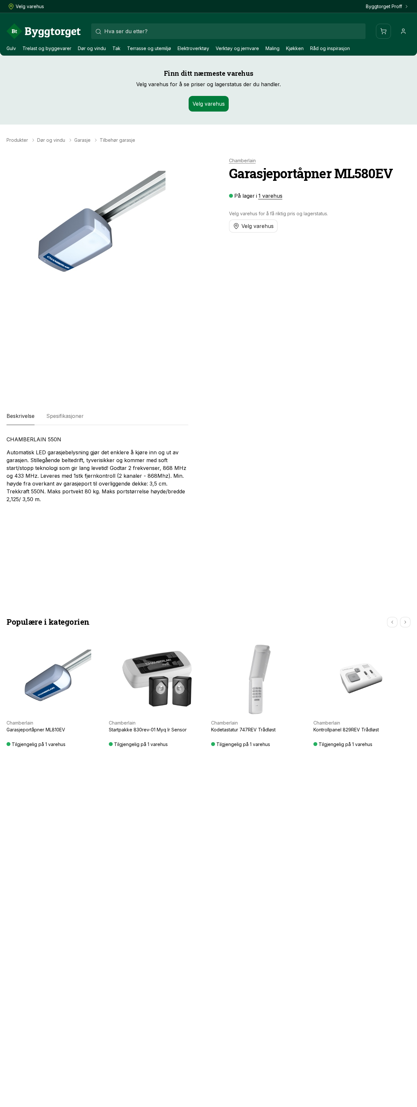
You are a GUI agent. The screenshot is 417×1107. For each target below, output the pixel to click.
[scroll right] (405, 622)
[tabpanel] (97, 469)
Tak (116, 48)
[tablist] (97, 416)
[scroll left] (392, 622)
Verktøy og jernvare (237, 48)
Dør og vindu (92, 48)
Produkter (17, 140)
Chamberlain (242, 160)
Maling (273, 48)
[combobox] (228, 31)
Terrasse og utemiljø (149, 48)
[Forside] (44, 31)
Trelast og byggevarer (46, 48)
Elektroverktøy (193, 48)
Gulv (11, 48)
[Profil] (403, 31)
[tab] (21, 416)
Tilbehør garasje (117, 140)
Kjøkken (295, 48)
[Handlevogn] (383, 31)
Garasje (82, 140)
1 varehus (270, 196)
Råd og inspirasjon (330, 48)
